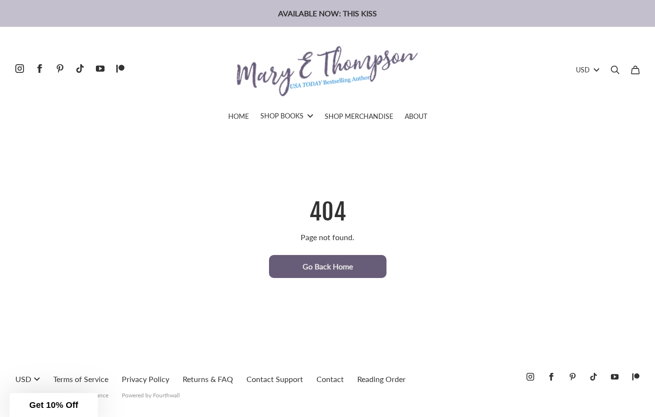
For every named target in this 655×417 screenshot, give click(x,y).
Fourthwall (166, 395)
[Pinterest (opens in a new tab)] (60, 68)
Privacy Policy (145, 378)
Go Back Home (328, 266)
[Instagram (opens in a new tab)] (19, 68)
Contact (330, 378)
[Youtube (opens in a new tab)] (100, 68)
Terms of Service (80, 378)
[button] (54, 405)
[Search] (615, 70)
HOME (238, 116)
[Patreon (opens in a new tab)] (120, 68)
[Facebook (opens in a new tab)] (39, 68)
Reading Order (381, 378)
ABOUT (416, 116)
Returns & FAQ (208, 378)
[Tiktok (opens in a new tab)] (80, 68)
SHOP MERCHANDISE (359, 116)
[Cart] (635, 70)
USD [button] (583, 70)
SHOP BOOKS (282, 116)
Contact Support (274, 378)
